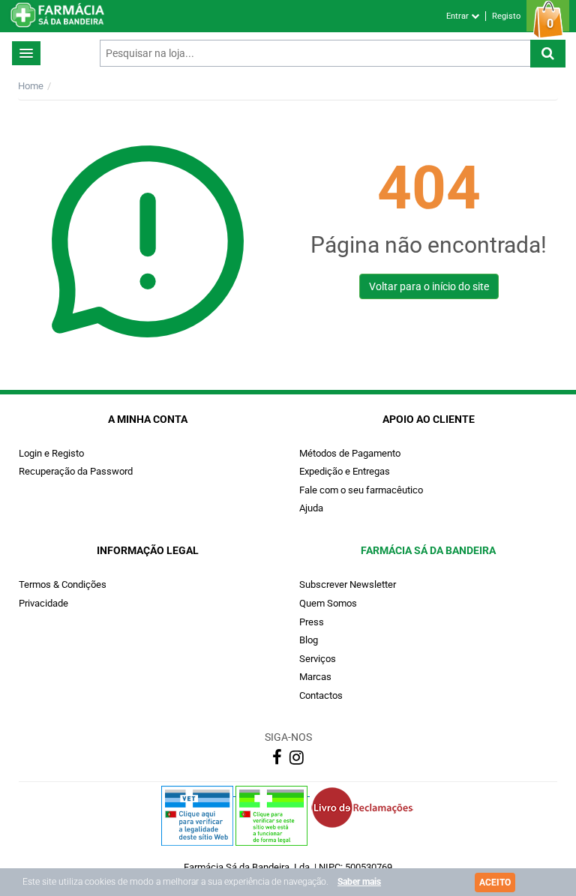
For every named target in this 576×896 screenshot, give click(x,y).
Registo (506, 16)
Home (31, 85)
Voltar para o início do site (429, 286)
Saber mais (359, 882)
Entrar (458, 16)
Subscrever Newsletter (347, 584)
